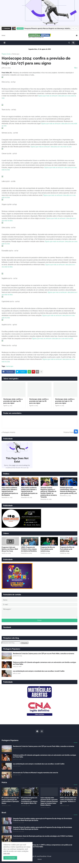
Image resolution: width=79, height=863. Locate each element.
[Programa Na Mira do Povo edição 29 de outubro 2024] (49, 541)
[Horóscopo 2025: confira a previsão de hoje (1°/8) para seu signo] (65, 389)
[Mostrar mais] (41, 372)
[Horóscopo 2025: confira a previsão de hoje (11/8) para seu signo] (39, 389)
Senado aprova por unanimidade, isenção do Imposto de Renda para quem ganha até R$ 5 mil (68, 490)
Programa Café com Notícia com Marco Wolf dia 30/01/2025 (10, 549)
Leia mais (6, 853)
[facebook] (76, 35)
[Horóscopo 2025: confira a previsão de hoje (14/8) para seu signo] (13, 389)
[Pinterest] (33, 372)
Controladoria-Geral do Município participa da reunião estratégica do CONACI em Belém (43, 836)
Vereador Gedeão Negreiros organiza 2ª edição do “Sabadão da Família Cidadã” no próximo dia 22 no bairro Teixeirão (49, 492)
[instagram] (42, 731)
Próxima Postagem (70, 432)
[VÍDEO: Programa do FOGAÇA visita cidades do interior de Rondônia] (29, 541)
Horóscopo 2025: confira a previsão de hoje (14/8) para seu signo (13, 401)
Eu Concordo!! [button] (10, 858)
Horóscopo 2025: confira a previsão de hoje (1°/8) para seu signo (64, 401)
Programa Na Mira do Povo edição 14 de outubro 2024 (67, 549)
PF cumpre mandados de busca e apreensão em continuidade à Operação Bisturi (10, 800)
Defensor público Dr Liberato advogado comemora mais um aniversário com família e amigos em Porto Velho (44, 663)
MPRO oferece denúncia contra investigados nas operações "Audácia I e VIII (68, 800)
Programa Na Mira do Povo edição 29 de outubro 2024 (48, 549)
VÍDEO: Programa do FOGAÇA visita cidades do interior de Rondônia (29, 549)
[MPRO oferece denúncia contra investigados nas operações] (68, 791)
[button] (73, 28)
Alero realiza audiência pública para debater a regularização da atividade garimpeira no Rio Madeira (10, 491)
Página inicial (6, 54)
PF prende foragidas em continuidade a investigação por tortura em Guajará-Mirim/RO (29, 800)
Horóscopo (15, 54)
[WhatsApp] (29, 372)
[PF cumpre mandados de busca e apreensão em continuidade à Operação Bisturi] (10, 791)
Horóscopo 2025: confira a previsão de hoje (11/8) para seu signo (38, 401)
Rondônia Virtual (45, 856)
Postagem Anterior (9, 432)
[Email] (37, 372)
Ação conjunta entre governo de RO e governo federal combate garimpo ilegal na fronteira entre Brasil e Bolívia (49, 801)
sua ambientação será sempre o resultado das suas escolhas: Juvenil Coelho (38, 671)
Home (3, 35)
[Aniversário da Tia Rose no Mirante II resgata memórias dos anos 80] (7, 775)
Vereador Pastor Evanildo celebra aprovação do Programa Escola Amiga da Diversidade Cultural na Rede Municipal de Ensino (42, 819)
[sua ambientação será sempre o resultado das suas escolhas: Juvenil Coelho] (7, 673)
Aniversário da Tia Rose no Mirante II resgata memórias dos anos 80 (35, 772)
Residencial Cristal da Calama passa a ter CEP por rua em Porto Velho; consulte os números (43, 653)
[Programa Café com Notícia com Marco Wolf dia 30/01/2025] (10, 541)
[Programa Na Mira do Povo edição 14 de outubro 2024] (68, 541)
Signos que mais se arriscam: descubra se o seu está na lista (51, 146)
